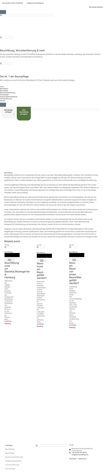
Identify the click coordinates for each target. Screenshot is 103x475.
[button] (3, 12)
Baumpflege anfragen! (8, 111)
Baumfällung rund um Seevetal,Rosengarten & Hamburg (17, 270)
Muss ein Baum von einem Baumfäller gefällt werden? (75, 273)
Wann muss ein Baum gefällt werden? (42, 270)
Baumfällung (8, 173)
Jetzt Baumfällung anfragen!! (23, 112)
